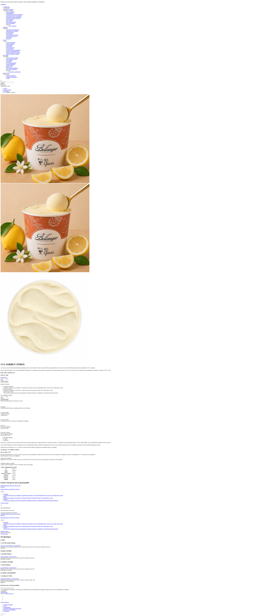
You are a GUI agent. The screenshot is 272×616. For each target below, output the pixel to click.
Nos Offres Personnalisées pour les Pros (12, 608)
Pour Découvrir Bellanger (15, 71)
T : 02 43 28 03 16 (12, 567)
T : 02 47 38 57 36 (12, 556)
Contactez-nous (4, 592)
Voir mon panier (4, 533)
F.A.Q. (5, 606)
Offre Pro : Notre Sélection (9, 609)
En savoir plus (4, 377)
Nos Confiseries (12, 26)
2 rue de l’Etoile (4, 567)
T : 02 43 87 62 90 (14, 578)
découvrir (3, 487)
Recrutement (6, 611)
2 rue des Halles (4, 556)
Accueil (5, 88)
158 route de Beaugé (5, 578)
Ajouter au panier (4, 381)
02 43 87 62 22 (10, 593)
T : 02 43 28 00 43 (16, 545)
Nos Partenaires (6, 607)
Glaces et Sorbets (7, 89)
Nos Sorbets (6, 91)
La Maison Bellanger (8, 604)
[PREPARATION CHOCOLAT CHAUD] (10, 485)
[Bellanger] (3, 4)
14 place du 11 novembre (6, 545)
